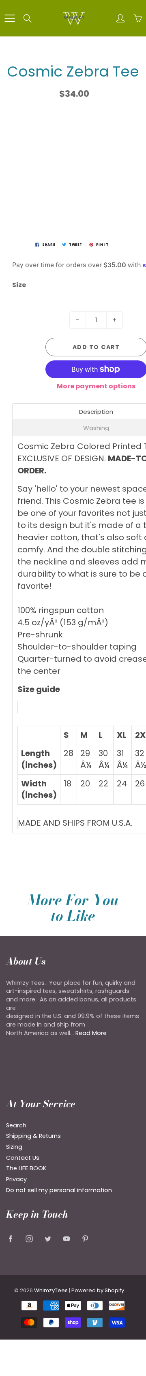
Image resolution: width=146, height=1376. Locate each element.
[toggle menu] (9, 18)
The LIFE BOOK (26, 1168)
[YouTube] (66, 1238)
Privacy (16, 1179)
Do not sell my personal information (59, 1190)
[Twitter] (48, 1238)
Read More (91, 1033)
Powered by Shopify (97, 1290)
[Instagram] (29, 1238)
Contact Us (22, 1158)
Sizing (14, 1147)
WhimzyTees (51, 1290)
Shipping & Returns (33, 1136)
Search (16, 1125)
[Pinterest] (85, 1238)
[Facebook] (10, 1238)
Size (19, 285)
